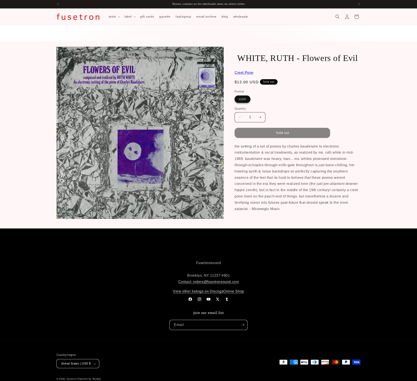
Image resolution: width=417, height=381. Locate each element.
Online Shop (233, 291)
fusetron (72, 379)
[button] (114, 16)
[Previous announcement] (58, 4)
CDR (244, 100)
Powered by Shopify (89, 379)
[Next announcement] (359, 4)
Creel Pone (244, 72)
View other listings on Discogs (198, 291)
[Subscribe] (242, 325)
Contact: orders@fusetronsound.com (208, 282)
